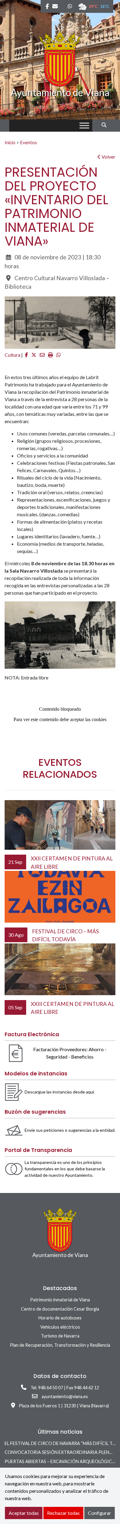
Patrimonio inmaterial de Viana (60, 1299)
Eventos (28, 142)
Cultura (12, 355)
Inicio (10, 142)
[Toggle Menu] (84, 126)
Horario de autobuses (60, 1317)
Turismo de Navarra (60, 1335)
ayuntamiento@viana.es (65, 1396)
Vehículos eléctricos (60, 1327)
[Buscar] (106, 125)
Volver (108, 157)
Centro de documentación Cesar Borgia (60, 1308)
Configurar (99, 1513)
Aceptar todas (24, 1513)
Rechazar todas (63, 1513)
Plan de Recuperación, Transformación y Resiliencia (60, 1345)
